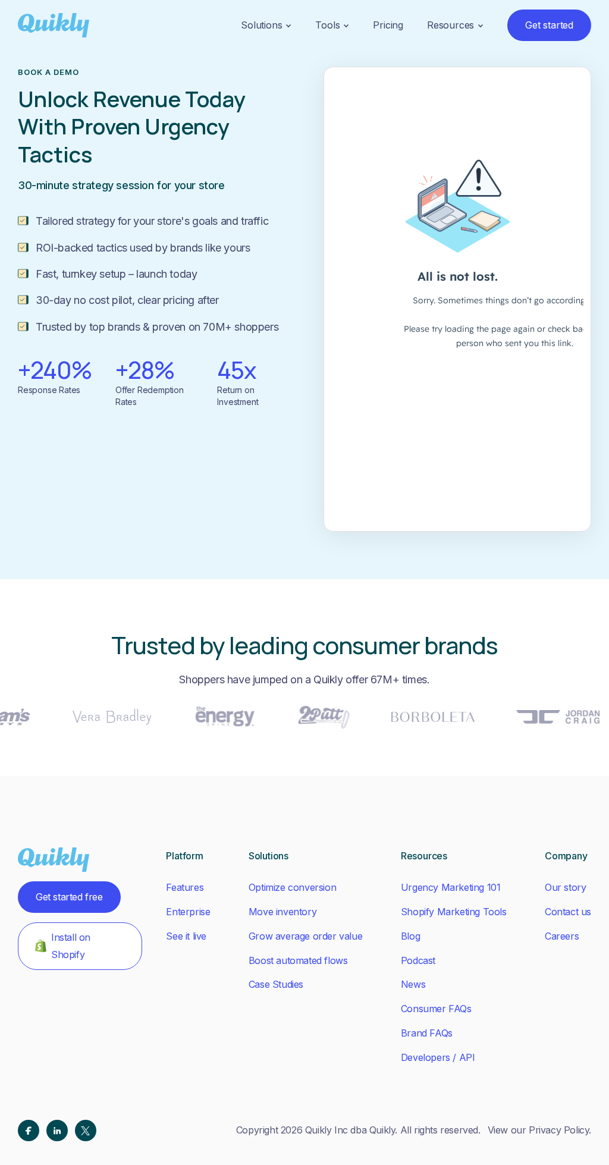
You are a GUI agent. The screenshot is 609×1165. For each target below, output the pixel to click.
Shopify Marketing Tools (454, 912)
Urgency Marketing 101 (451, 887)
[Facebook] (28, 1130)
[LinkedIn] (57, 1130)
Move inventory (282, 912)
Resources (450, 25)
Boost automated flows (298, 960)
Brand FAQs (427, 1033)
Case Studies (276, 984)
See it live (186, 936)
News (413, 984)
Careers (562, 936)
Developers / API (438, 1057)
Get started (549, 25)
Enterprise (188, 912)
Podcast (418, 960)
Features (184, 887)
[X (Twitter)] (85, 1130)
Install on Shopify (70, 945)
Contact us (568, 912)
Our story (565, 887)
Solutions (261, 25)
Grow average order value (305, 936)
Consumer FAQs (436, 1009)
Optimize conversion (292, 887)
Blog (410, 936)
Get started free (69, 897)
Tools (327, 25)
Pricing (388, 25)
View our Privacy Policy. (539, 1130)
